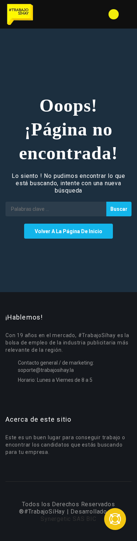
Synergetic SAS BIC (68, 518)
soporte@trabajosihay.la (46, 370)
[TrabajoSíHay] (37, 14)
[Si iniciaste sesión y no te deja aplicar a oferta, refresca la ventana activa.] (115, 519)
